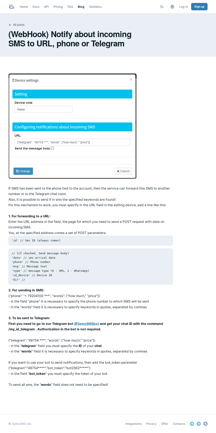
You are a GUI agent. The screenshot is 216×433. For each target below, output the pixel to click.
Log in (183, 6)
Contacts (179, 423)
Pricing (58, 6)
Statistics (95, 6)
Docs (35, 6)
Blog (81, 6)
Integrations (133, 423)
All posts (18, 24)
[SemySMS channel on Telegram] (199, 424)
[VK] (205, 424)
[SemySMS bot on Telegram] (192, 424)
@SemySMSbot (86, 324)
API (46, 6)
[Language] (172, 6)
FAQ (70, 6)
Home (24, 6)
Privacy (151, 423)
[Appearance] (161, 6)
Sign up (199, 6)
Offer (164, 423)
